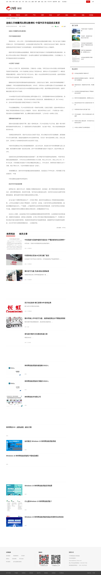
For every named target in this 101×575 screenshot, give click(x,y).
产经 (34, 15)
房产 (58, 15)
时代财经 (8, 561)
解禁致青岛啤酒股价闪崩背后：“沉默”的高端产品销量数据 (84, 79)
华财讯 (18, 15)
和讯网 (22, 555)
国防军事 (55, 1)
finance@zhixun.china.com (75, 560)
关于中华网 (8, 572)
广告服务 (16, 572)
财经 (17, 1)
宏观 (10, 15)
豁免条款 (46, 572)
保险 (83, 15)
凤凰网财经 (15, 555)
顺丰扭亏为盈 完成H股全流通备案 (37, 271)
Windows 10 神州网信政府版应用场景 (38, 486)
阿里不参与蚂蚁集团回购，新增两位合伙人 (84, 98)
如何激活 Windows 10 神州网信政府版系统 (40, 441)
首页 (7, 1)
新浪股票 (8, 555)
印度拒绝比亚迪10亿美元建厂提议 (37, 255)
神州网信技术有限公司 (33, 397)
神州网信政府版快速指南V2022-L (37, 365)
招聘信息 (31, 572)
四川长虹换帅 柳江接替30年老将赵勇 (38, 303)
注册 (93, 1)
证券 (26, 15)
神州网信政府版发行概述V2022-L (37, 381)
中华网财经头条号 (44, 565)
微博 (65, 26)
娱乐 (20, 1)
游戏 (26, 1)
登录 (88, 1)
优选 (42, 1)
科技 (50, 15)
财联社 (7, 558)
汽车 (23, 1)
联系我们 (24, 572)
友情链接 (53, 572)
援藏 (33, 1)
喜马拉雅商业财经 (17, 561)
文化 (29, 1)
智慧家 (91, 15)
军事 (13, 1)
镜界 (36, 1)
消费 (42, 15)
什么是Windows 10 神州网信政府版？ (38, 501)
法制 (45, 1)
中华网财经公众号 (56, 565)
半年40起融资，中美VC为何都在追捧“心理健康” (84, 115)
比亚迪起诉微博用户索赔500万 (82, 73)
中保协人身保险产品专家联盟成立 (82, 127)
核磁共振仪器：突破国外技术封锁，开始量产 (84, 85)
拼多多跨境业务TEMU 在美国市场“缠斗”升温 (84, 103)
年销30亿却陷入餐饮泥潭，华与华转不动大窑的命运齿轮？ (84, 121)
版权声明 (38, 572)
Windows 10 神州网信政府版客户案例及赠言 (22, 456)
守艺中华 (49, 1)
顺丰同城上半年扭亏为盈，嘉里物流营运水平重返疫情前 (45, 318)
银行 (75, 15)
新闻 (10, 1)
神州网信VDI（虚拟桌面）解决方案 (19, 427)
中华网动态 (61, 572)
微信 (58, 26)
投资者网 (14, 558)
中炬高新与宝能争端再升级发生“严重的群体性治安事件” (45, 240)
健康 (39, 1)
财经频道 (13, 18)
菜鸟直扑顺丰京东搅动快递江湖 (36, 334)
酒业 (66, 15)
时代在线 (21, 558)
